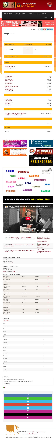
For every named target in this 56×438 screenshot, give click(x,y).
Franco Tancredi (8, 76)
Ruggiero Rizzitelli (9, 66)
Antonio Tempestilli (9, 67)
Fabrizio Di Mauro (9, 102)
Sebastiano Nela (8, 79)
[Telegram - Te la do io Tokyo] (28, 401)
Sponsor (44, 13)
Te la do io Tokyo (8, 13)
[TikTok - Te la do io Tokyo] (28, 414)
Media (37, 13)
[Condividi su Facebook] (49, 29)
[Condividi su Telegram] (42, 29)
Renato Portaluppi (9, 89)
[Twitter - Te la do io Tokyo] (28, 408)
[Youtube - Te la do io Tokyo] (28, 404)
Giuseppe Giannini (9, 87)
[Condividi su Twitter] (52, 29)
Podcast (17, 13)
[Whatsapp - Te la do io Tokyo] (28, 398)
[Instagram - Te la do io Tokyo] (28, 411)
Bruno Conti (7, 103)
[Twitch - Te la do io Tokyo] (28, 417)
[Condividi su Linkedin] (47, 29)
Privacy (43, 432)
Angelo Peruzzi (8, 99)
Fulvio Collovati (8, 100)
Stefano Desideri (8, 85)
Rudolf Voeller (8, 105)
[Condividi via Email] (39, 29)
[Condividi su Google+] (44, 29)
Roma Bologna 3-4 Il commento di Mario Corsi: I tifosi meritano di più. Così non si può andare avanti (20, 238)
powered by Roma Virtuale (29, 433)
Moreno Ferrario (8, 82)
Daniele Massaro (8, 83)
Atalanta (11, 262)
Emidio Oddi (7, 77)
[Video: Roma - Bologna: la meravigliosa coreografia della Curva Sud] (44, 251)
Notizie (24, 13)
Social (46, 17)
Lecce (4, 271)
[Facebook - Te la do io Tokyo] (28, 395)
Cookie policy (36, 432)
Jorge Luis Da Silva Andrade (11, 86)
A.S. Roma (31, 13)
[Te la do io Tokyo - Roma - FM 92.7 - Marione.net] (23, 5)
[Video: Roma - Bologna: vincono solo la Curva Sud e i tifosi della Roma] (44, 245)
